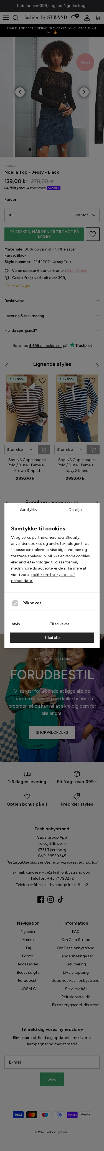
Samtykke (28, 509)
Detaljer (76, 509)
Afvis (16, 624)
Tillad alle (52, 638)
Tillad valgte (59, 624)
